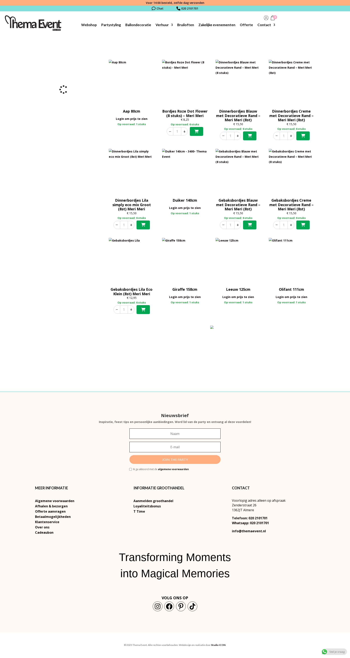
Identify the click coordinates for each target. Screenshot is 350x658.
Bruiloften (185, 25)
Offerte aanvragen (50, 511)
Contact (264, 25)
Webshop (89, 25)
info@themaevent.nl (249, 531)
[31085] (303, 135)
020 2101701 (189, 8)
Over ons (42, 527)
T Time (139, 511)
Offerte (246, 25)
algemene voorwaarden (173, 469)
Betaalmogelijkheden (53, 516)
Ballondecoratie (138, 25)
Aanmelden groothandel (153, 501)
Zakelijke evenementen (216, 25)
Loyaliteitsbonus (147, 506)
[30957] (196, 131)
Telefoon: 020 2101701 (250, 518)
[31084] (303, 224)
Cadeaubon (44, 532)
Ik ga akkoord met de (161, 469)
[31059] (249, 135)
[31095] (143, 309)
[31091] (143, 224)
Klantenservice (47, 522)
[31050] (249, 224)
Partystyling (111, 25)
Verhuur (162, 25)
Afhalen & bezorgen (51, 506)
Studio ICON (218, 644)
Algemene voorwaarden (54, 501)
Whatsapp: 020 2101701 (250, 523)
